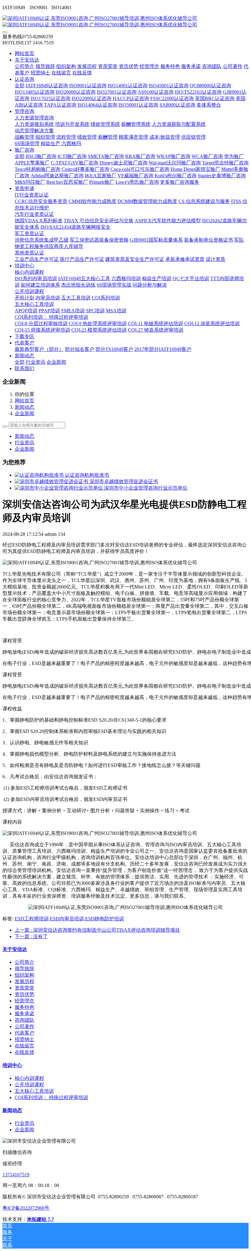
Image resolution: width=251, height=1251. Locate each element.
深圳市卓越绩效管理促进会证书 (123, 481)
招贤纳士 (24, 1039)
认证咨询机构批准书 (87, 475)
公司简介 (24, 962)
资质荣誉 (24, 987)
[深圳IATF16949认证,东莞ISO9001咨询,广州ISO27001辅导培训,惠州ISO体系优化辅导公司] (125, 21)
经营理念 (24, 1000)
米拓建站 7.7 (40, 1219)
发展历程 (24, 981)
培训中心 (12, 1065)
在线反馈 (24, 1052)
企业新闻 (24, 413)
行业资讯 (24, 442)
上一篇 (97, 930)
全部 (19, 85)
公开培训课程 (29, 1084)
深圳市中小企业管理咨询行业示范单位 (145, 487)
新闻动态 (24, 407)
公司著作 (24, 1026)
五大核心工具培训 (34, 1091)
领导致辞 (24, 968)
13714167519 (15, 1174)
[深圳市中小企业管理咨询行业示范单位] (59, 487)
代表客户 (24, 1032)
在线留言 (24, 1045)
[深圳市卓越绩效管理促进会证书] (52, 481)
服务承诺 (24, 1013)
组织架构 (24, 975)
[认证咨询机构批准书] (40, 475)
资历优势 (24, 994)
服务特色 (24, 1007)
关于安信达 (14, 949)
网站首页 (24, 53)
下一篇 (31, 936)
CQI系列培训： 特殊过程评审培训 (51, 1097)
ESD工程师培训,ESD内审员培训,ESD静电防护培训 (69, 918)
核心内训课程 (29, 1078)
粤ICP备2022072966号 (25, 1208)
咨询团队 (24, 1020)
